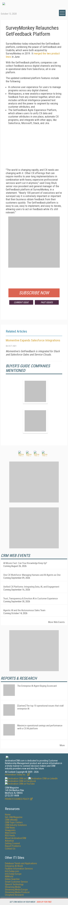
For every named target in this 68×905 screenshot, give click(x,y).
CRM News (10, 827)
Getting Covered (12, 843)
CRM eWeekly (11, 819)
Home (8, 814)
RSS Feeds (10, 835)
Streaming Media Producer (17, 892)
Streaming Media (13, 887)
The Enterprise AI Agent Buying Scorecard (37, 685)
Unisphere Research (14, 895)
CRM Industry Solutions (16, 825)
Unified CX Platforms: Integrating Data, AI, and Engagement (31, 586)
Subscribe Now (34, 292)
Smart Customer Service (16, 881)
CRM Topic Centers (14, 822)
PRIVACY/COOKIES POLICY (17, 799)
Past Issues (47, 302)
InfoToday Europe (13, 874)
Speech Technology (14, 884)
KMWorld (9, 876)
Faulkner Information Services (19, 868)
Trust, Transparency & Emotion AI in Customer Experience (30, 598)
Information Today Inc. (15, 774)
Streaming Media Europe (16, 889)
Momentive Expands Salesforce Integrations (33, 340)
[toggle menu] (62, 13)
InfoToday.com (12, 871)
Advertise (9, 840)
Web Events (10, 833)
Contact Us (10, 848)
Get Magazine (13, 817)
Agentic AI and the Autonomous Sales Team (24, 610)
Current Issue (21, 302)
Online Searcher (12, 879)
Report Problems (13, 846)
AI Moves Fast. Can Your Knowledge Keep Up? (25, 563)
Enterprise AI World (14, 866)
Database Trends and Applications (21, 863)
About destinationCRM (15, 838)
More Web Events (56, 622)
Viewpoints (10, 830)
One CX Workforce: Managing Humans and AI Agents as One (32, 574)
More (62, 745)
